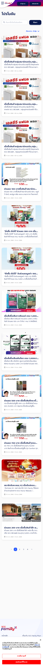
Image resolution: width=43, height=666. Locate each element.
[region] (21, 651)
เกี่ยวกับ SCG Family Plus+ (31, 635)
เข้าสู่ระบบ (22, 4)
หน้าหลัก (5, 635)
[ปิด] (40, 640)
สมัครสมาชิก (35, 4)
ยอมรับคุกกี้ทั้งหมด (21, 662)
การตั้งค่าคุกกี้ (21, 656)
